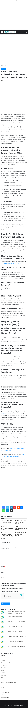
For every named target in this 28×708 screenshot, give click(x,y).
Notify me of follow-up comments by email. (12, 588)
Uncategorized (4, 689)
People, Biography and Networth (8, 682)
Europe (2, 670)
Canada (3, 660)
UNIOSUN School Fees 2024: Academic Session (20, 522)
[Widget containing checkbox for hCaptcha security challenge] (12, 596)
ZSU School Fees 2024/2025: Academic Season (7, 528)
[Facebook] (3, 507)
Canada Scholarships (6, 662)
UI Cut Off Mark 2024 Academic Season (6, 521)
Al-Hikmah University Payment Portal (11, 263)
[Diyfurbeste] (10, 32)
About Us (16, 705)
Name (3, 566)
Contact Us (22, 705)
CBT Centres (4, 665)
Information (3, 675)
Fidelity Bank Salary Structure (15, 616)
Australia (3, 655)
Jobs (2, 677)
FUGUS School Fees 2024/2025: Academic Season (21, 528)
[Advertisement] (14, 16)
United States (4, 694)
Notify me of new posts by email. (10, 591)
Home (3, 65)
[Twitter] (7, 507)
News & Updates (5, 680)
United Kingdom (5, 692)
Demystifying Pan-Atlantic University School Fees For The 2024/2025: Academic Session (7, 535)
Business (3, 658)
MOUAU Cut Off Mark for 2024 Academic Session (20, 534)
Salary (2, 687)
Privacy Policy (10, 705)
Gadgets (3, 672)
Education (8, 65)
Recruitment (4, 685)
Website (3, 577)
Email (3, 572)
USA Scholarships (5, 697)
